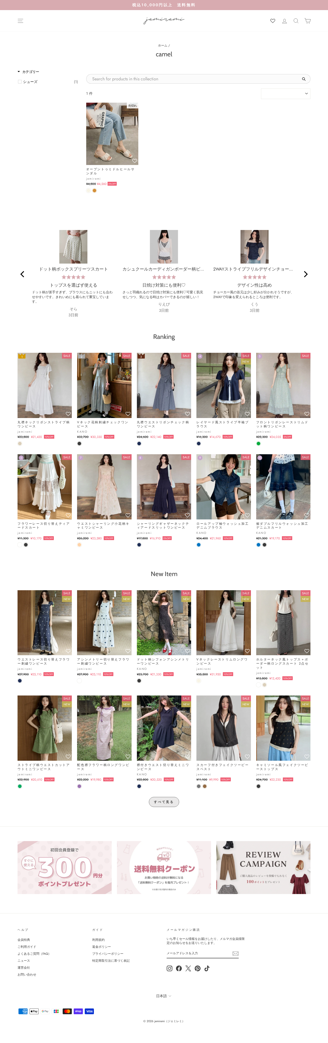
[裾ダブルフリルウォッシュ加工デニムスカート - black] (264, 544)
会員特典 (24, 939)
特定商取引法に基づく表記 (111, 960)
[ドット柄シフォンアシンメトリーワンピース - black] (139, 680)
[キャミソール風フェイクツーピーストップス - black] (258, 786)
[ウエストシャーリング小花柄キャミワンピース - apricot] (79, 544)
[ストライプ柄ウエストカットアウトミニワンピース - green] (20, 786)
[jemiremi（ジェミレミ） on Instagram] (169, 968)
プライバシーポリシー (107, 953)
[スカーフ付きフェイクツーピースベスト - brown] (204, 786)
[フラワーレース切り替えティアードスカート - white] (20, 544)
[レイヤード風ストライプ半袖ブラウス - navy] (198, 443)
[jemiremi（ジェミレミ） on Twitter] (188, 968)
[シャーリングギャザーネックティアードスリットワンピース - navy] (139, 544)
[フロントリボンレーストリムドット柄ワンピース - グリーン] (258, 443)
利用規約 (98, 939)
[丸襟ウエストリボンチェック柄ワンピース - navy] (139, 443)
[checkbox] (50, 82)
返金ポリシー (101, 946)
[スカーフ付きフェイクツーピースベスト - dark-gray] (198, 786)
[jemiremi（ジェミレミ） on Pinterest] (197, 968)
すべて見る (164, 802)
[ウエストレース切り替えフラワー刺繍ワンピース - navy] (20, 680)
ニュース (24, 960)
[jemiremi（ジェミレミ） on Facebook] (179, 968)
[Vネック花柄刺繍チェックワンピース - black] (79, 443)
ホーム (162, 45)
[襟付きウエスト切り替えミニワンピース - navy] (139, 786)
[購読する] (235, 953)
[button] (134, 161)
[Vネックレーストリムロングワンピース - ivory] (198, 680)
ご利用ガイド (27, 946)
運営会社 (24, 967)
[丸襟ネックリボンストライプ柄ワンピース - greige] (20, 443)
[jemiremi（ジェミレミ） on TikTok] (207, 968)
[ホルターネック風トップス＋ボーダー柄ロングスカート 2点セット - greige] (264, 685)
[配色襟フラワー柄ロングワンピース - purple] (79, 786)
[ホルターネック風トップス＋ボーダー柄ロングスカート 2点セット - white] (258, 685)
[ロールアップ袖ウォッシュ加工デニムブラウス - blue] (198, 544)
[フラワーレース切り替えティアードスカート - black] (26, 544)
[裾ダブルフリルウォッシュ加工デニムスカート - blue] (258, 544)
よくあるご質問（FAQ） (34, 953)
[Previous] (23, 274)
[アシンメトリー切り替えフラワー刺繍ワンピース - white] (79, 680)
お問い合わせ (27, 974)
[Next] (305, 274)
